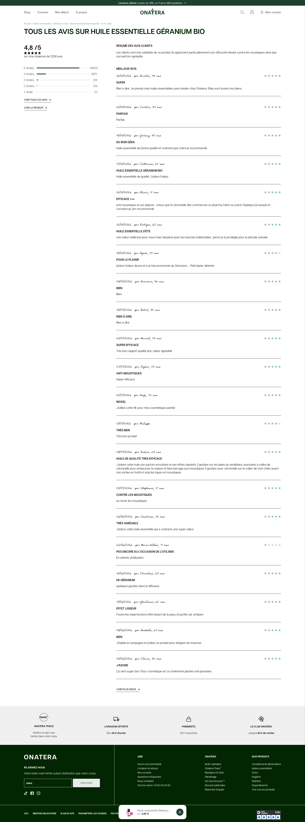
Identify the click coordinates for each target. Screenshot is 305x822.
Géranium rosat (60, 23)
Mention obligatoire (44, 813)
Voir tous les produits (263, 789)
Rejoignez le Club (214, 772)
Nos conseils (144, 772)
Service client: (154, 785)
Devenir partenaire (215, 785)
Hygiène (256, 776)
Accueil (27, 23)
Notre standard (213, 764)
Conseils (42, 12)
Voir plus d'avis (128, 689)
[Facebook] (32, 793)
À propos (81, 12)
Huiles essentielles (42, 23)
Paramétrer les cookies (93, 813)
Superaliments (260, 785)
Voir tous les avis (37, 99)
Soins (255, 772)
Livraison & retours (147, 768)
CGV (26, 813)
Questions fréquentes (149, 776)
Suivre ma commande (149, 764)
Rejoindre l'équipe (214, 789)
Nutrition (256, 780)
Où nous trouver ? (215, 780)
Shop (27, 12)
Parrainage (211, 776)
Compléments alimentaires (266, 764)
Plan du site (67, 813)
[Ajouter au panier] (179, 812)
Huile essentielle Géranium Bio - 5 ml (88, 23)
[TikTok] (26, 793)
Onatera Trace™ (213, 768)
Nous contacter (145, 780)
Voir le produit (35, 107)
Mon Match (62, 12)
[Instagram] (38, 793)
